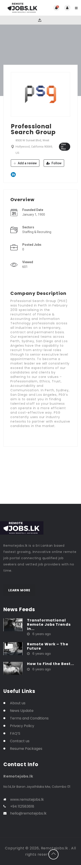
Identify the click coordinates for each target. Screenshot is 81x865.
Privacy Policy (22, 725)
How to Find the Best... (50, 663)
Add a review (27, 163)
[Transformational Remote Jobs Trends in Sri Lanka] (12, 624)
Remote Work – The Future (47, 646)
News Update (22, 710)
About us (17, 703)
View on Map (63, 146)
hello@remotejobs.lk (28, 813)
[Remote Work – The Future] (12, 648)
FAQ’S (15, 733)
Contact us (19, 741)
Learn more (19, 590)
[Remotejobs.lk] (21, 7)
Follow (56, 163)
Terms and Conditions (29, 718)
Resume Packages (26, 748)
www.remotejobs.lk (27, 799)
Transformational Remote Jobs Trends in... (49, 624)
